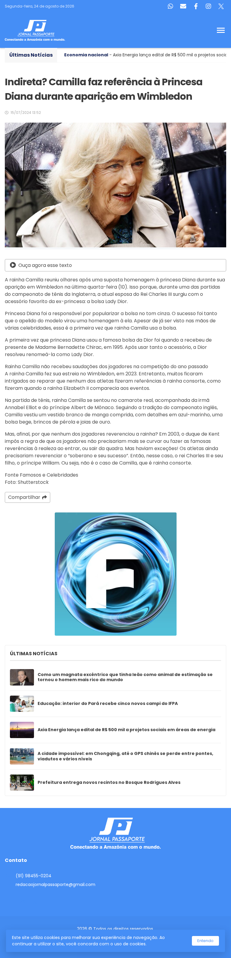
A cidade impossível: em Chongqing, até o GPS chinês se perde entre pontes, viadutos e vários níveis (125, 756)
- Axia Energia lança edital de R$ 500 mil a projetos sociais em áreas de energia (117, 55)
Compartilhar (24, 497)
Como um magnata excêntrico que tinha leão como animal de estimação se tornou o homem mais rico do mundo (125, 677)
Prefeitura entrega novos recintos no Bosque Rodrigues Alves (109, 782)
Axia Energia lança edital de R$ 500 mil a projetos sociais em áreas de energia (126, 730)
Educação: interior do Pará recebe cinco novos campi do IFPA (108, 703)
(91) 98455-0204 (33, 876)
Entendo (205, 941)
